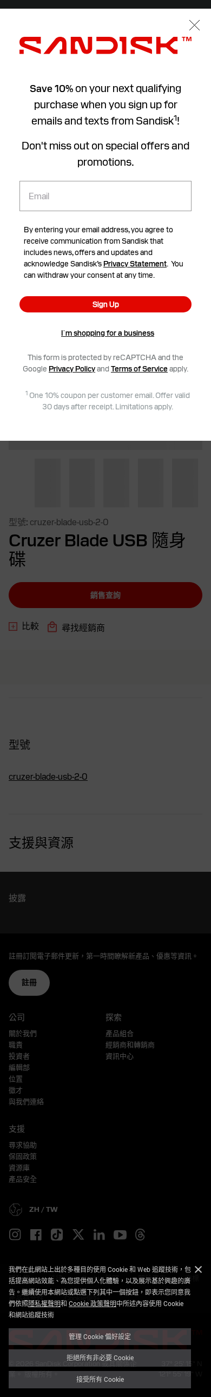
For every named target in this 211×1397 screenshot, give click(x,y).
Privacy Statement (135, 264)
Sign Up (106, 304)
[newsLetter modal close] (194, 26)
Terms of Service (139, 369)
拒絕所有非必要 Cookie (100, 1357)
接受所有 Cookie (100, 1379)
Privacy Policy (72, 369)
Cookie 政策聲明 (92, 1303)
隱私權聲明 (44, 1303)
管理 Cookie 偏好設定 (100, 1336)
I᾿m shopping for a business (107, 333)
